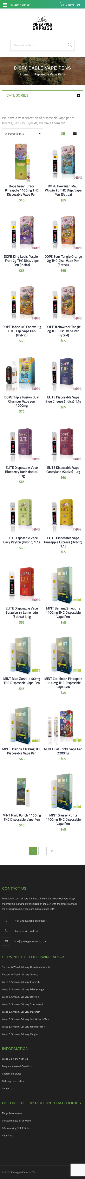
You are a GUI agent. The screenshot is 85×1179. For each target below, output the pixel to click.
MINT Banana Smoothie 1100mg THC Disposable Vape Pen (63, 612)
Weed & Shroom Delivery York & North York (25, 1019)
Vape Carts (8, 1135)
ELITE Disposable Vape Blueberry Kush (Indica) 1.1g (22, 471)
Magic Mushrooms (12, 1113)
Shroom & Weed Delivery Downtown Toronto (26, 967)
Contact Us (8, 1088)
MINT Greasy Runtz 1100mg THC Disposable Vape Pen (63, 819)
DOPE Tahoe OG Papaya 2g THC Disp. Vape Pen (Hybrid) (21, 331)
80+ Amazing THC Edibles (16, 1128)
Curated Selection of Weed (16, 1121)
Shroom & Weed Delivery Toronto (20, 974)
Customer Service (11, 1074)
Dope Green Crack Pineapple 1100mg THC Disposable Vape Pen (22, 190)
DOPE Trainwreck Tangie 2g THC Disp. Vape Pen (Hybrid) (63, 331)
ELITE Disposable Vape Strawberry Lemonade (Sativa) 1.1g (22, 612)
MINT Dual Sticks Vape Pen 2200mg (63, 751)
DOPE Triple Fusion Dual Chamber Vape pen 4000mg (21, 401)
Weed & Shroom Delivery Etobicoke (21, 982)
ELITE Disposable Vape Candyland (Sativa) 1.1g (63, 469)
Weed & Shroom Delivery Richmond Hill (23, 1027)
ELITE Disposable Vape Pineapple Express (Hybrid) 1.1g (63, 542)
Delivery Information (13, 1081)
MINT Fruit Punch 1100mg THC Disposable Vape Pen (22, 817)
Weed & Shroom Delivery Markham (21, 1012)
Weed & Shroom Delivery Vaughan (20, 1034)
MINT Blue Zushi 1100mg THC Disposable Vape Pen (21, 680)
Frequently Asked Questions (17, 1066)
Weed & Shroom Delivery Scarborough (23, 1004)
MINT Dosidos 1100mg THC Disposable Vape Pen (21, 751)
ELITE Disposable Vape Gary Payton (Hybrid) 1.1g (21, 539)
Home (24, 74)
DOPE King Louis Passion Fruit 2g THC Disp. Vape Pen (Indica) (22, 260)
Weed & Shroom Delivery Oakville (20, 997)
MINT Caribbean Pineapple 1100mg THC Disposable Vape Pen (63, 682)
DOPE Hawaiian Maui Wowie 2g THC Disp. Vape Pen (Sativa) (63, 190)
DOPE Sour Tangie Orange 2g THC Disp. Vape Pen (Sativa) (63, 260)
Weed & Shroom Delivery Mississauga (23, 989)
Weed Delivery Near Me (15, 1059)
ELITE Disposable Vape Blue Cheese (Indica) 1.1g (63, 399)
